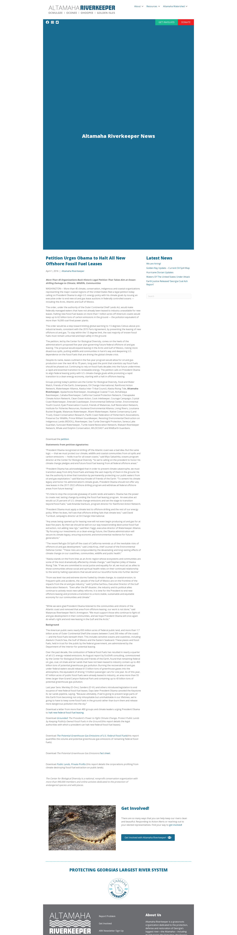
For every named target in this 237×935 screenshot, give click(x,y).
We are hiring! (153, 263)
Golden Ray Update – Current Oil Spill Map (168, 268)
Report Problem (107, 916)
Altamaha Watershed (174, 6)
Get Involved (105, 923)
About (137, 6)
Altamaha (170, 931)
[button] (166, 22)
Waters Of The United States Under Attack (168, 276)
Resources (151, 6)
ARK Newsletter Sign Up (111, 930)
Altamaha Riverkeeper (73, 271)
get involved (175, 824)
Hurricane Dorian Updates (159, 272)
